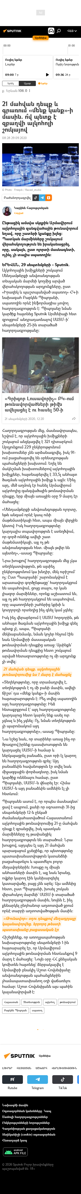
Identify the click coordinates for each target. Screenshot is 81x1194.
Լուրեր (10, 64)
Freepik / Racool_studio (27, 190)
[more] (74, 418)
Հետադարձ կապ (14, 1140)
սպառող (37, 1010)
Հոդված (18, 213)
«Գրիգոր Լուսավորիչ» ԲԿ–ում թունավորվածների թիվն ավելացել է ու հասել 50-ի (39, 404)
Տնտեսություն (31, 1002)
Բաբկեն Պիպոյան (15, 1010)
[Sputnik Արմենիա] (13, 32)
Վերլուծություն (64, 1068)
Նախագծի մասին (15, 1105)
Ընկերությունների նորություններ (26, 1123)
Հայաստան (11, 1002)
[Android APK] (15, 1152)
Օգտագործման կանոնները (22, 1111)
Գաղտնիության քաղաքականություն (28, 1128)
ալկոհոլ (50, 1002)
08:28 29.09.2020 (14, 138)
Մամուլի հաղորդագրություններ (25, 1117)
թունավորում (68, 1002)
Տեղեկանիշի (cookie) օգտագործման (28, 1134)
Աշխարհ (41, 1068)
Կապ (47, 1111)
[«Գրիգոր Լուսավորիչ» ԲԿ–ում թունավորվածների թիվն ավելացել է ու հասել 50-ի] (40, 365)
